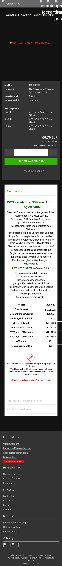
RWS (55, 21)
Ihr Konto (8, 500)
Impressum (9, 483)
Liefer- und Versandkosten (17, 448)
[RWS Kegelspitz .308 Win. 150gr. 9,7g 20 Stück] (31, 42)
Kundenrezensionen (19, 409)
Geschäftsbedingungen (15, 452)
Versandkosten (44, 555)
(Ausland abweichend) (38, 92)
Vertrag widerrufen (13, 461)
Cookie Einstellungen (31, 563)
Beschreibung (15, 191)
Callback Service (12, 474)
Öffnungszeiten (11, 527)
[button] (9, 152)
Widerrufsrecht (11, 443)
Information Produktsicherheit (25, 400)
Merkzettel (9, 496)
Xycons (31, 560)
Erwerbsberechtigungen (15, 522)
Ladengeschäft (11, 531)
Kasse (6, 505)
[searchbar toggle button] (43, 3)
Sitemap (7, 509)
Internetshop (13, 558)
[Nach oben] (53, 561)
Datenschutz (10, 457)
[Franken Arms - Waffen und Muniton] (14, 3)
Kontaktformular (12, 478)
